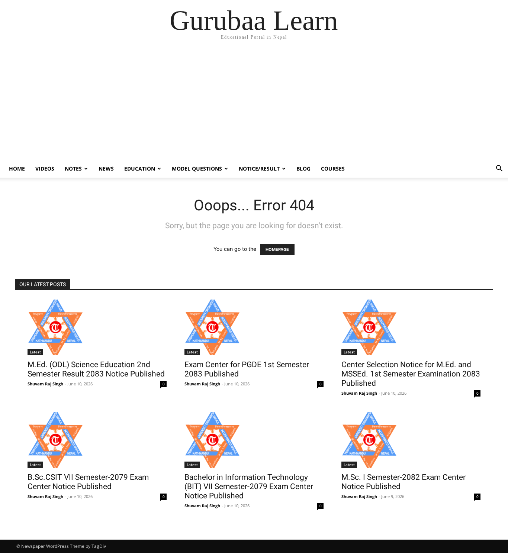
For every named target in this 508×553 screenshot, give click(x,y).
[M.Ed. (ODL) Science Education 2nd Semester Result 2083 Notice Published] (97, 327)
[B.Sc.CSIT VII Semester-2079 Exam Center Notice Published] (97, 440)
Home (17, 168)
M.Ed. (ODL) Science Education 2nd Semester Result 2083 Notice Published (96, 369)
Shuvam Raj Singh (45, 384)
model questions (197, 168)
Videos (44, 168)
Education (139, 168)
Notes (73, 168)
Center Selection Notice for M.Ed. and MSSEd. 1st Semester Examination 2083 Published (410, 374)
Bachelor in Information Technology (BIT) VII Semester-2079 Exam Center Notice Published (248, 486)
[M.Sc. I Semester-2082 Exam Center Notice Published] (410, 440)
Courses (333, 168)
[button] (499, 169)
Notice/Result (259, 168)
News (106, 168)
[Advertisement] (254, 104)
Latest (35, 352)
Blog (303, 168)
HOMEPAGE (277, 249)
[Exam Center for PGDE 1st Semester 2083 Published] (254, 327)
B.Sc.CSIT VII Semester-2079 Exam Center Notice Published (88, 482)
